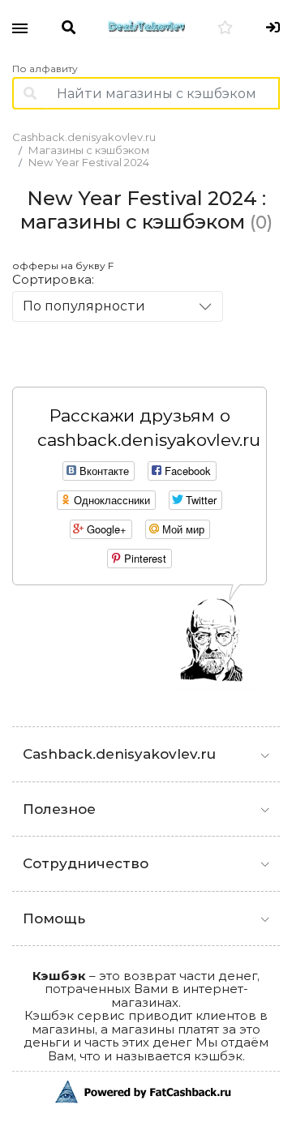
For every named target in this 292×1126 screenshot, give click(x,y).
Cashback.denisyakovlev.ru (84, 137)
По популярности (84, 306)
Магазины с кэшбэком (88, 149)
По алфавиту (45, 69)
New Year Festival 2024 (88, 162)
